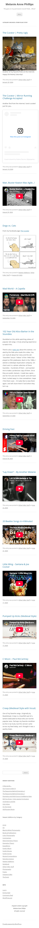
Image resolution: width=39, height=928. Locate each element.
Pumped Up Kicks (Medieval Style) (19, 616)
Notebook (6, 864)
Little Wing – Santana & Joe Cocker (16, 565)
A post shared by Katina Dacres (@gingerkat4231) (21, 159)
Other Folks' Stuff (24, 80)
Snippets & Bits (7, 874)
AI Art (4, 825)
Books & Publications (9, 833)
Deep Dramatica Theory (10, 841)
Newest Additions (24, 273)
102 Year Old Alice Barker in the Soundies (18, 333)
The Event (6, 877)
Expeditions (6, 846)
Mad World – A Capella (14, 288)
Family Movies (7, 851)
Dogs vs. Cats (9, 225)
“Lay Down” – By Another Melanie (19, 472)
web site (16, 350)
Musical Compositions (10, 856)
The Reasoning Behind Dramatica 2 (14, 791)
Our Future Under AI (9, 789)
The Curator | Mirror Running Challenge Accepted (17, 97)
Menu (19, 14)
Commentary (7, 838)
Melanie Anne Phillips (19, 4)
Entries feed (6, 893)
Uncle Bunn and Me (9, 802)
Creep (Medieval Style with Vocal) (19, 708)
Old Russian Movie (9, 809)
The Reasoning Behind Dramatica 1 (14, 794)
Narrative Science (8, 859)
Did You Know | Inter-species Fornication (16, 799)
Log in (4, 890)
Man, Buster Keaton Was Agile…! (19, 182)
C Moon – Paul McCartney (15, 658)
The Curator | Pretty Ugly (15, 32)
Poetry (5, 872)
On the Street (7, 807)
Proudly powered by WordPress (12, 924)
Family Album (7, 848)
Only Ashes (6, 804)
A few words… (7, 786)
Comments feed (8, 895)
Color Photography (9, 835)
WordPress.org (7, 898)
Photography (7, 869)
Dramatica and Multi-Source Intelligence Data (17, 796)
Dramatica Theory (8, 843)
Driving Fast (8, 429)
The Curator (24, 231)
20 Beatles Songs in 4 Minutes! (18, 521)
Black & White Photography (11, 830)
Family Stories (7, 854)
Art (4, 828)
